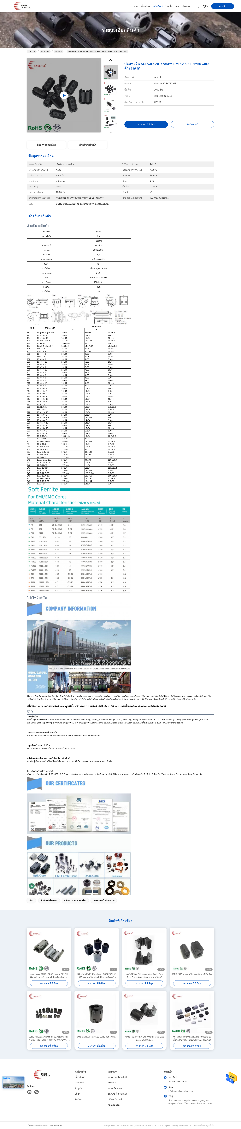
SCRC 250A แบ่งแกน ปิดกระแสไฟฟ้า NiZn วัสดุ (192, 974)
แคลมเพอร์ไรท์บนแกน (104, 900)
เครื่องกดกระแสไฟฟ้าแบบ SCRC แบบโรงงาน (96, 1037)
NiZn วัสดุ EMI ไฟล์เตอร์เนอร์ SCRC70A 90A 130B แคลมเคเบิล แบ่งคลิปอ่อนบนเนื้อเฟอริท (96, 975)
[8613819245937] (29, 1092)
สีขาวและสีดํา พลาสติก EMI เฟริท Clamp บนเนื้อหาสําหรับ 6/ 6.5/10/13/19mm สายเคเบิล (192, 1038)
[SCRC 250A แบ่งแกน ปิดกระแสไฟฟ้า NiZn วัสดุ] (192, 950)
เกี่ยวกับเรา (146, 6)
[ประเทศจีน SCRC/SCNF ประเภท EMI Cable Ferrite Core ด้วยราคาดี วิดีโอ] (64, 95)
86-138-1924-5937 (177, 1081)
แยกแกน (58, 51)
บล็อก (177, 6)
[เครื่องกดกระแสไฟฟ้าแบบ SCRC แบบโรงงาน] (96, 1013)
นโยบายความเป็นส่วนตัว (37, 1126)
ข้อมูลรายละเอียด (46, 144)
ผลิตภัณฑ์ (158, 6)
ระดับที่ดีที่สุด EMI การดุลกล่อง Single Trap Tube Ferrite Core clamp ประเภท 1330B (144, 975)
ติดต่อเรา (186, 6)
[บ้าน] (42, 1078)
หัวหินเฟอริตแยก (48, 900)
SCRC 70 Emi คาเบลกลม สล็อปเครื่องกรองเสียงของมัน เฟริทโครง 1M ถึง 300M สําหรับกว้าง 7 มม (49, 1038)
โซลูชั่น (168, 6)
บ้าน (136, 6)
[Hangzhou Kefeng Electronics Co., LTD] (22, 6)
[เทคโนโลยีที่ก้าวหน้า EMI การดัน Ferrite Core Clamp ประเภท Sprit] (144, 1013)
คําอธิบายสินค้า (87, 144)
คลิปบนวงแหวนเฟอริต (74, 900)
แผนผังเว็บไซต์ (56, 1126)
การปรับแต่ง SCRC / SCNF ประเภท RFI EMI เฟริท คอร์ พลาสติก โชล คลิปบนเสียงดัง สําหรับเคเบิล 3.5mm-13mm (49, 976)
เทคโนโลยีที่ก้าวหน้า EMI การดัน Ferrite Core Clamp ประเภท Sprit (144, 1038)
